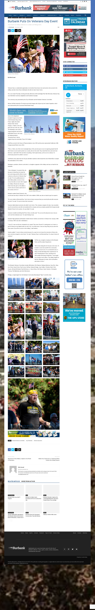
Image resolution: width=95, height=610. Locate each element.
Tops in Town (48, 533)
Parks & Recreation (29, 17)
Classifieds (78, 15)
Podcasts (67, 15)
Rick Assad (11, 27)
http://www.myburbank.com (23, 469)
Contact (43, 1)
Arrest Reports (11, 495)
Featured (42, 15)
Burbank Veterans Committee (18, 440)
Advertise (85, 533)
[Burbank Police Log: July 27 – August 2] (16, 490)
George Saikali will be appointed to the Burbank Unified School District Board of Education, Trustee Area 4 (15, 516)
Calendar (60, 1)
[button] (85, 15)
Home (10, 15)
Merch (72, 15)
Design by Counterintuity (82, 557)
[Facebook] (81, 1)
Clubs (60, 15)
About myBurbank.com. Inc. (35, 1)
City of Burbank (15, 17)
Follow (84, 69)
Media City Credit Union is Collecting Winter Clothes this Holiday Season (49, 459)
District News (10, 512)
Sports (28, 15)
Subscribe (83, 75)
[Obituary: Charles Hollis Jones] (51, 507)
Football (73, 194)
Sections (9, 17)
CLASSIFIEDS (65, 1)
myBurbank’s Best (52, 15)
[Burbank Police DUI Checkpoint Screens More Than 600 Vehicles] (34, 507)
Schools (35, 15)
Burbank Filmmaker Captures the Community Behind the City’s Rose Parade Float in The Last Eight (50, 499)
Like (85, 65)
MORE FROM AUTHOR (28, 481)
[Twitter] (84, 1)
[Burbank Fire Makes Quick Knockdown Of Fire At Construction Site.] (34, 490)
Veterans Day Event (38, 440)
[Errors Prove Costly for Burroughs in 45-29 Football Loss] (67, 190)
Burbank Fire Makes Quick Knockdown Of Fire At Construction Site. (33, 499)
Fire (26, 495)
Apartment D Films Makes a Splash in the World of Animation (19, 459)
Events (20, 17)
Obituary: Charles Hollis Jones (49, 514)
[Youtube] (86, 1)
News (15, 15)
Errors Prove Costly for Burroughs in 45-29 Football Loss (78, 190)
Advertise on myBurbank (52, 1)
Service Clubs (56, 533)
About (74, 533)
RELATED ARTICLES (14, 481)
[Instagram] (82, 1)
